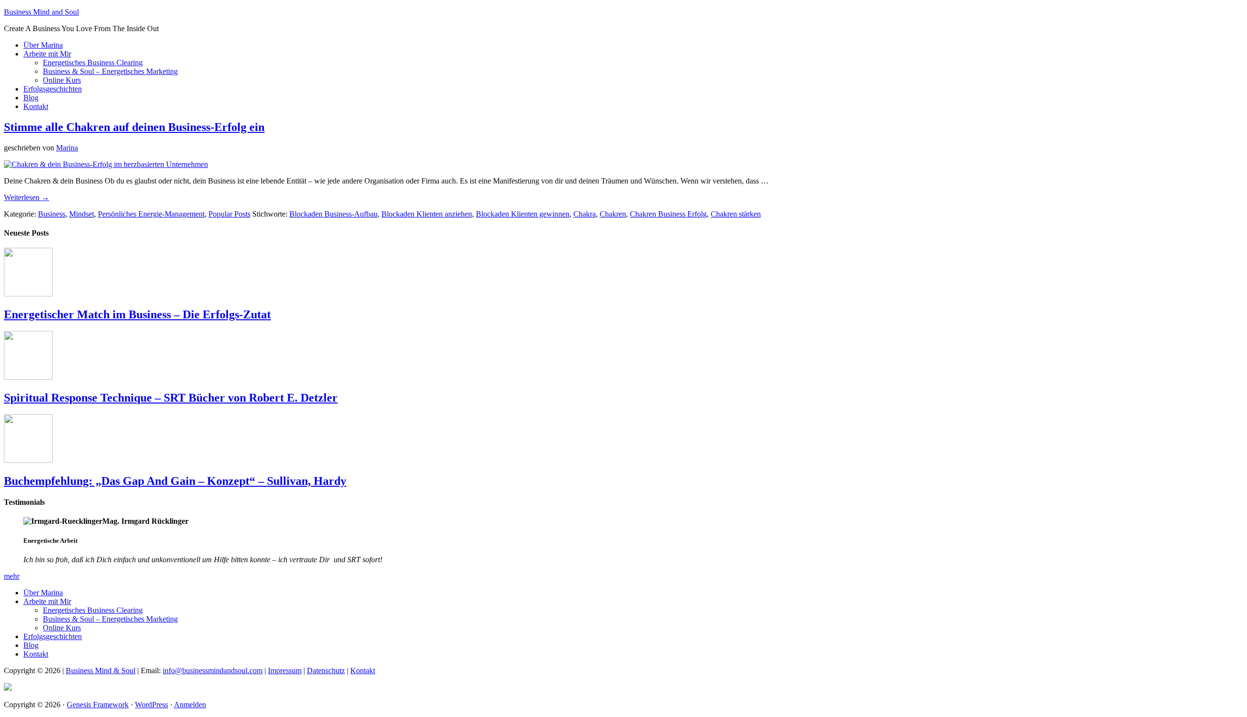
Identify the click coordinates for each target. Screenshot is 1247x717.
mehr (11, 576)
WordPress (151, 704)
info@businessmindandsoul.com (213, 670)
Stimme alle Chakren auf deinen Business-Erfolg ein (134, 127)
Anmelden (190, 704)
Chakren (613, 214)
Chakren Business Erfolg (668, 214)
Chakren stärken (736, 214)
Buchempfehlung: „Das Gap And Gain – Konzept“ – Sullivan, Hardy (175, 481)
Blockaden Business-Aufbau (333, 214)
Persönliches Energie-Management (151, 214)
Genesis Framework (98, 704)
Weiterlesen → (26, 197)
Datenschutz (326, 670)
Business (51, 214)
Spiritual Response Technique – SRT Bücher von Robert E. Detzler (171, 397)
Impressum (285, 670)
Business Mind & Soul (100, 670)
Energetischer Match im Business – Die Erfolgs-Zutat (137, 314)
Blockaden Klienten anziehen (426, 214)
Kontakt (362, 670)
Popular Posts (229, 214)
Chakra (584, 214)
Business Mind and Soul (41, 12)
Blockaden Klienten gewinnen (522, 214)
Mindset (81, 214)
